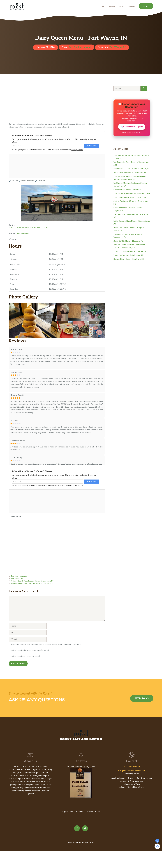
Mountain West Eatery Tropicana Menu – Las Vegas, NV (33, 583)
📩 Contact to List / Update (131, 127)
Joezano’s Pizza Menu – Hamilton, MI (129, 173)
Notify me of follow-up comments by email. (30, 650)
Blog (121, 6)
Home (102, 6)
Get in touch (141, 698)
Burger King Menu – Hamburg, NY (128, 259)
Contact (132, 6)
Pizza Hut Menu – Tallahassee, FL (128, 255)
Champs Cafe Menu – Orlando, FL (128, 190)
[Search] (144, 88)
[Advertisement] (57, 105)
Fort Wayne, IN (117, 47)
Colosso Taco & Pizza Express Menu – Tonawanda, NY (32, 581)
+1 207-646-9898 (131, 766)
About (112, 6)
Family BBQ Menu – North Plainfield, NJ (131, 169)
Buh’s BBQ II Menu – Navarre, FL (128, 241)
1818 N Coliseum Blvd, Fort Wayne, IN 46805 (29, 228)
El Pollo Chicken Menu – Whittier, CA (129, 251)
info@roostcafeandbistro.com (131, 771)
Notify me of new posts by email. (25, 656)
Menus (146, 6)
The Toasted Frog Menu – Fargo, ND (129, 197)
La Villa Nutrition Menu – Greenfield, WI (131, 193)
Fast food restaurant (80, 47)
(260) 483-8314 (22, 233)
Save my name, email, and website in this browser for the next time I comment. (46, 644)
